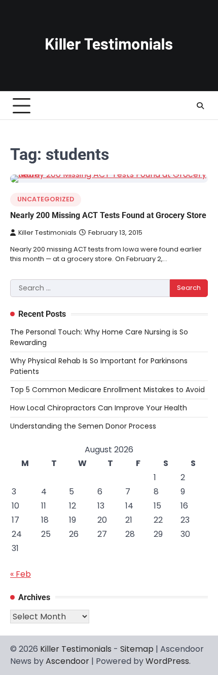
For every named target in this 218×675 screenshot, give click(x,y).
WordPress (167, 661)
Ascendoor (67, 661)
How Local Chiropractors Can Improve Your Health (98, 408)
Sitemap (137, 649)
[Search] (200, 105)
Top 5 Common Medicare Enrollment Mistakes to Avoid (107, 390)
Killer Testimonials (47, 232)
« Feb (20, 574)
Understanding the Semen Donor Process (83, 426)
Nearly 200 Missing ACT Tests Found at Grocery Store (108, 215)
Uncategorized (45, 199)
